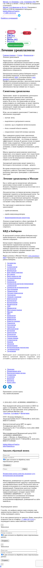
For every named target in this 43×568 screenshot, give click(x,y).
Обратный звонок (10, 16)
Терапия (10, 342)
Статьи (19, 55)
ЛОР (8, 306)
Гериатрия (10, 280)
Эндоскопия (11, 351)
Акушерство (11, 263)
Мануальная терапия (14, 310)
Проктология (11, 332)
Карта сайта (11, 382)
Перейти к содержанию (9, 18)
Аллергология (12, 267)
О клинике (11, 377)
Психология (11, 334)
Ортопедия (11, 327)
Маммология (11, 308)
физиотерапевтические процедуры (17, 218)
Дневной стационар (14, 297)
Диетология (11, 295)
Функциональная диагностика (18, 347)
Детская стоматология (15, 293)
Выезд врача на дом (14, 276)
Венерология (28, 55)
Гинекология (11, 282)
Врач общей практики (15, 272)
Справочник (11, 375)
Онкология (11, 323)
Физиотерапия (12, 345)
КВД (16, 77)
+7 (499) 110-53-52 (9, 13)
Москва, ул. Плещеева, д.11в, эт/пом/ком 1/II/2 (19, 2)
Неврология (11, 317)
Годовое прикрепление (15, 45)
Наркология (11, 315)
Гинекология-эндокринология (17, 287)
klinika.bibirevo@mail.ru (11, 11)
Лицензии (10, 369)
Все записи (11, 274)
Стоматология (12, 340)
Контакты (10, 380)
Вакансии (10, 379)
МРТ (9, 314)
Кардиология (11, 300)
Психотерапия (12, 336)
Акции (11, 32)
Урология (10, 344)
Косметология (12, 304)
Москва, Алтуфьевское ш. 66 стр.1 (15, 7)
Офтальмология (12, 329)
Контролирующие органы (16, 373)
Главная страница (9, 55)
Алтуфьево (15, 413)
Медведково (25, 413)
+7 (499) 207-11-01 (27, 519)
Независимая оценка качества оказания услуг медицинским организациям (19, 474)
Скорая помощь (12, 338)
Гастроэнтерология (14, 278)
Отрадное (6, 413)
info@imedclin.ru (9, 446)
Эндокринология (13, 349)
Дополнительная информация (13, 505)
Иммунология (12, 299)
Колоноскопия (12, 302)
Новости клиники (13, 321)
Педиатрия (11, 330)
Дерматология (12, 291)
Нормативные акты (14, 371)
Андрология (11, 269)
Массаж (10, 312)
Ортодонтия (11, 325)
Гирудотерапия (12, 289)
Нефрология (11, 319)
